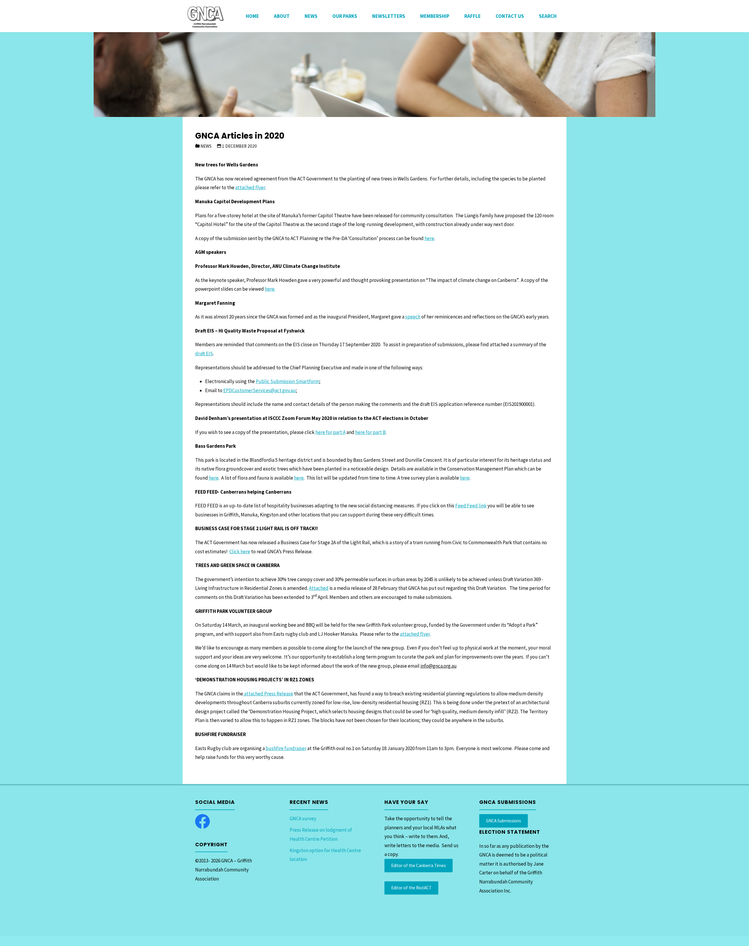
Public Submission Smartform (287, 381)
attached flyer (250, 187)
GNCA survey (303, 818)
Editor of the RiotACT (411, 887)
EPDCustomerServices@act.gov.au (259, 390)
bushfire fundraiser (286, 748)
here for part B (370, 432)
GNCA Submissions (503, 820)
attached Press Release (268, 693)
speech (412, 316)
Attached (319, 588)
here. (270, 289)
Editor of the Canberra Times (418, 865)
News (206, 146)
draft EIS (204, 353)
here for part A (330, 432)
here (429, 238)
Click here (239, 551)
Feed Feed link (471, 505)
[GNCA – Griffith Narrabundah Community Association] (205, 16)
